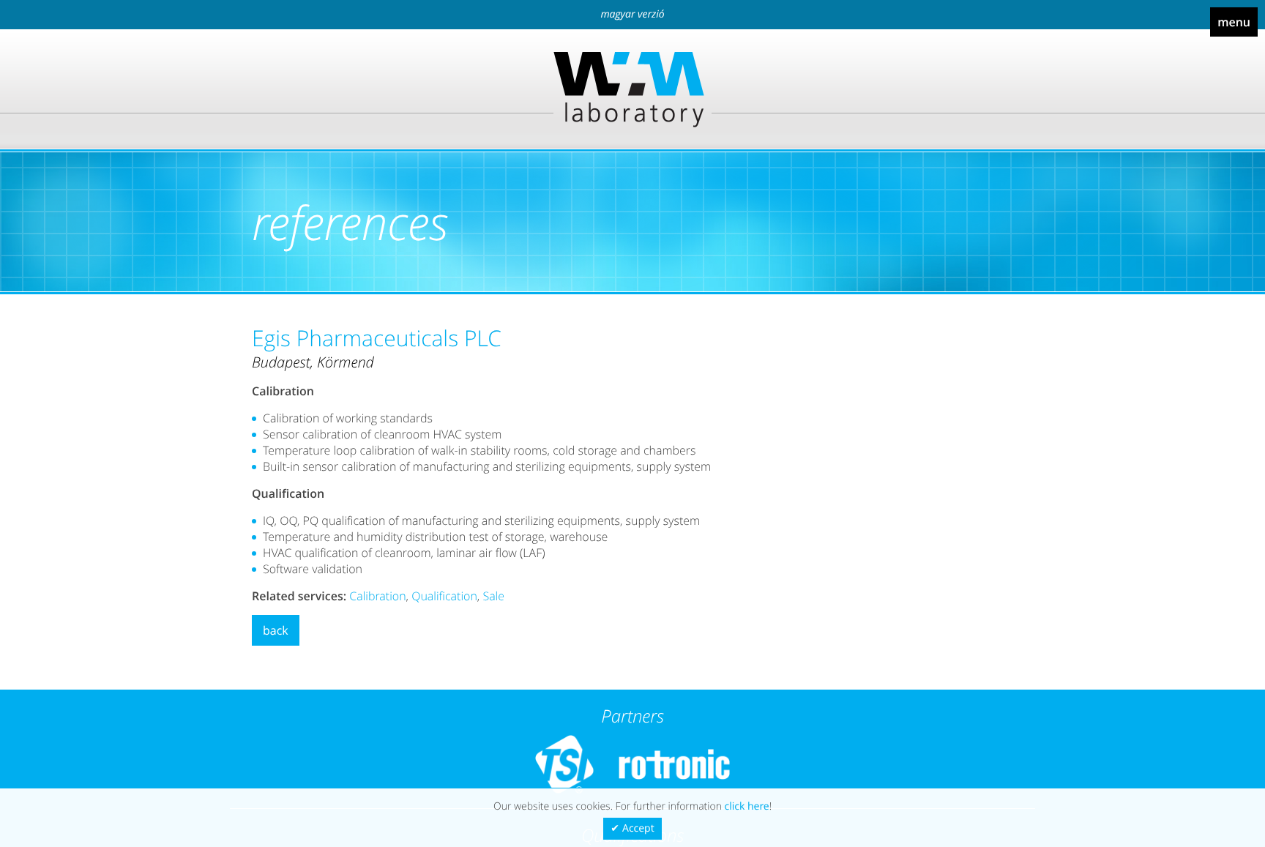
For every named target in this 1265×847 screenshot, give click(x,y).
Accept (638, 828)
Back (275, 630)
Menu (1233, 22)
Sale (493, 596)
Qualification (444, 596)
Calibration (377, 596)
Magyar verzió (632, 14)
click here (747, 806)
